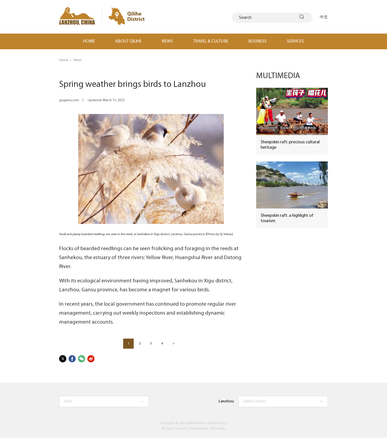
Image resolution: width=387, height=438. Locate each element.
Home (63, 60)
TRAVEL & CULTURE (210, 41)
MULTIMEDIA (278, 76)
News (77, 60)
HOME (89, 41)
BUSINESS (257, 41)
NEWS (167, 41)
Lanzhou (226, 401)
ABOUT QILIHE (128, 41)
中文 (324, 17)
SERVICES (295, 41)
